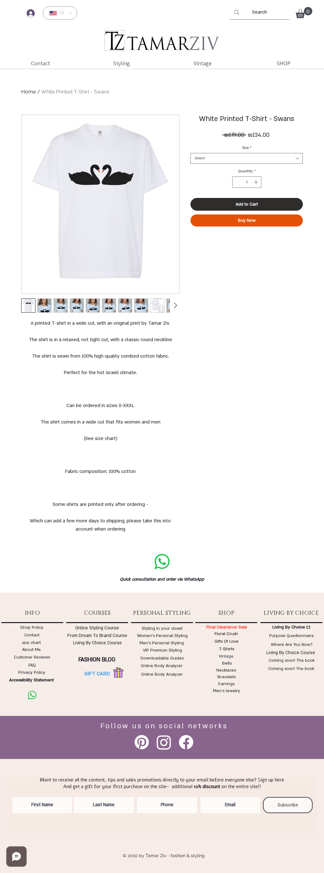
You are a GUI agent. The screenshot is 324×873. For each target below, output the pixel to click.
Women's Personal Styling (162, 636)
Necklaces (226, 670)
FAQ (32, 665)
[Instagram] (163, 742)
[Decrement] (237, 182)
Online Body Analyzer (162, 666)
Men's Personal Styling (162, 643)
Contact (32, 635)
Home (28, 92)
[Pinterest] (141, 742)
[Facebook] (186, 742)
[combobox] (246, 158)
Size (246, 147)
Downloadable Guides (162, 658)
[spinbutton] (246, 182)
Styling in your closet (162, 628)
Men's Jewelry (226, 691)
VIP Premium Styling (162, 650)
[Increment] (256, 182)
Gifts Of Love (227, 641)
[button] (304, 12)
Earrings (226, 684)
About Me (31, 650)
